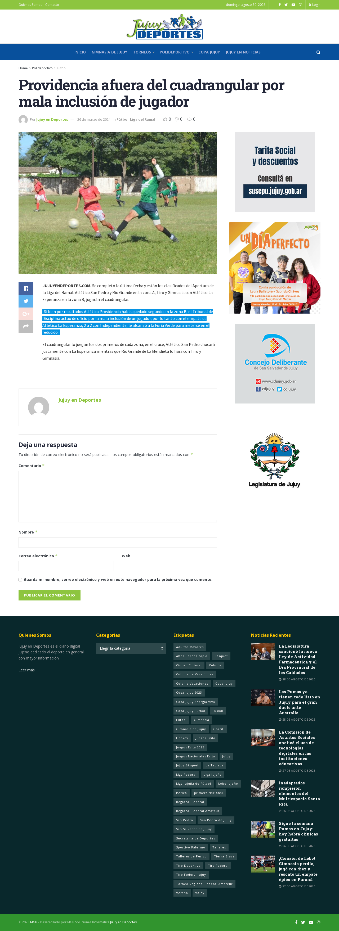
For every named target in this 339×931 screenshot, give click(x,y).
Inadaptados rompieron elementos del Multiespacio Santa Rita (299, 793)
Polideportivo (175, 52)
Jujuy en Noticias (243, 52)
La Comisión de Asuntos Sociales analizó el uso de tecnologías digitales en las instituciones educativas (297, 747)
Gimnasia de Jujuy (109, 52)
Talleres (219, 847)
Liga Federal (186, 774)
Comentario (32, 465)
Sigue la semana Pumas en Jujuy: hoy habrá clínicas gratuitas (298, 831)
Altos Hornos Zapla (191, 656)
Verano (182, 893)
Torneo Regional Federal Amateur (204, 884)
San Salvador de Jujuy (194, 829)
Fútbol (61, 68)
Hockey (182, 738)
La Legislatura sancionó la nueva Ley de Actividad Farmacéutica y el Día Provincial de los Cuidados (298, 659)
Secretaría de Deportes (195, 838)
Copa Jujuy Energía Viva (195, 702)
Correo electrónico (38, 555)
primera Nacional (208, 793)
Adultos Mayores (190, 647)
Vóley (199, 893)
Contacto (52, 4)
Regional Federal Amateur (198, 811)
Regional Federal (190, 802)
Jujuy (226, 756)
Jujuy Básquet (187, 765)
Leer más (27, 669)
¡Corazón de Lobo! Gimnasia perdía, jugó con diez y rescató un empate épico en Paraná (298, 869)
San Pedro (184, 820)
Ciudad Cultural (189, 665)
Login (315, 4)
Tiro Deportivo (188, 865)
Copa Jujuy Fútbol (190, 711)
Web (126, 555)
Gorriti (219, 729)
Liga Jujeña (213, 774)
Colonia (215, 665)
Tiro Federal (218, 865)
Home (23, 68)
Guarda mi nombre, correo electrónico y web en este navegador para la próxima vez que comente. (118, 579)
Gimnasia (201, 720)
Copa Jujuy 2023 (189, 692)
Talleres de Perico (191, 856)
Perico (181, 793)
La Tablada (215, 765)
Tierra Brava (224, 856)
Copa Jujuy (209, 52)
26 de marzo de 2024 (93, 119)
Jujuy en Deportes (52, 119)
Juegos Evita (205, 738)
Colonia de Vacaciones (194, 674)
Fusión (217, 711)
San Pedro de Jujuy (216, 820)
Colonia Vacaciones (192, 683)
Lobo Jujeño (228, 783)
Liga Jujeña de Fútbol (193, 783)
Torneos (142, 52)
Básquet (221, 656)
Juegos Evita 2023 (190, 747)
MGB (33, 922)
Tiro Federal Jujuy (191, 874)
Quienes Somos (30, 4)
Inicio (80, 52)
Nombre (28, 532)
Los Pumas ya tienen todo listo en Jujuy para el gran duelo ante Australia (299, 702)
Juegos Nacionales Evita (195, 756)
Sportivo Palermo (190, 847)
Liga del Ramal (142, 119)
